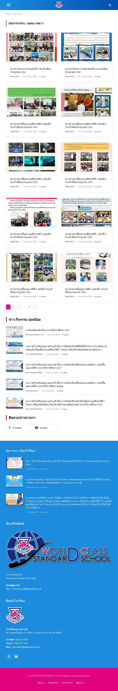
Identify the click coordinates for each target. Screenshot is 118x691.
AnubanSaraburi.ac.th (81, 676)
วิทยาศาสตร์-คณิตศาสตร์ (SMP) (21, 578)
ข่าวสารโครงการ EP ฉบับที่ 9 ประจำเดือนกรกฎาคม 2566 (30, 70)
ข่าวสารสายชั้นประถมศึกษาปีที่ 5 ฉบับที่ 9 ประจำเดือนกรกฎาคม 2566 (85, 125)
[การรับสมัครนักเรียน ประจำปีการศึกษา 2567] (14, 331)
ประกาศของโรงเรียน (34, 354)
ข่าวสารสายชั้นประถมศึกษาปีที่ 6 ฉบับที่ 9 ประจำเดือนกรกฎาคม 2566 (30, 125)
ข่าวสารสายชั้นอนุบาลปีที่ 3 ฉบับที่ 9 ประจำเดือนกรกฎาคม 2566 (31, 290)
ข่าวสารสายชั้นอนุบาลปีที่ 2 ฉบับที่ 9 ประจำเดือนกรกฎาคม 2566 (86, 290)
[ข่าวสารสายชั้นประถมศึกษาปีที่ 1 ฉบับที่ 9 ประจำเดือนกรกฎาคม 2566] (86, 212)
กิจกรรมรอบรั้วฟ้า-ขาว (35, 335)
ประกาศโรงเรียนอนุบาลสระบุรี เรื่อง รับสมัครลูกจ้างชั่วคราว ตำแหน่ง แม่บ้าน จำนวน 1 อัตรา (68, 463)
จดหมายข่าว (15, 76)
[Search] (109, 5)
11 (30, 307)
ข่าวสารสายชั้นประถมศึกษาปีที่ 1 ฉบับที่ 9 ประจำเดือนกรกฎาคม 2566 (85, 235)
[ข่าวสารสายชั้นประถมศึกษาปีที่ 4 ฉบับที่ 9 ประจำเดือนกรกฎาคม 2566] (31, 157)
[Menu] (9, 5)
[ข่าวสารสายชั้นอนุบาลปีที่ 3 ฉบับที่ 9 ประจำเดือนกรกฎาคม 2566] (31, 267)
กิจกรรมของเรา (32, 391)
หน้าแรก (41, 683)
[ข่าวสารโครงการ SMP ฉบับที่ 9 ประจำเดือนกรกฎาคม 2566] (86, 47)
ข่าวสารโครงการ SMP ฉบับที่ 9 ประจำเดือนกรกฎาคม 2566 (86, 70)
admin (44, 76)
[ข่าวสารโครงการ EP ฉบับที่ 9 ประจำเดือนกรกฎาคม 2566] (31, 47)
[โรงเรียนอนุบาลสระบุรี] (59, 5)
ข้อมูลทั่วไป (53, 683)
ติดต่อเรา (80, 683)
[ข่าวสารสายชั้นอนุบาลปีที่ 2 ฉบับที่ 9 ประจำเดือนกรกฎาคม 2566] (86, 267)
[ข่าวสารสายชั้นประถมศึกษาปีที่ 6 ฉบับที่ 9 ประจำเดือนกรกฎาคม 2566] (31, 102)
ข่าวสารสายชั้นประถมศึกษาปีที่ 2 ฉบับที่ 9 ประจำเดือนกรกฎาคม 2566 (30, 235)
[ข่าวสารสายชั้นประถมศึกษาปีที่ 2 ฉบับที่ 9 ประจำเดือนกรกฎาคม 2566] (31, 212)
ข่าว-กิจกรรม (67, 683)
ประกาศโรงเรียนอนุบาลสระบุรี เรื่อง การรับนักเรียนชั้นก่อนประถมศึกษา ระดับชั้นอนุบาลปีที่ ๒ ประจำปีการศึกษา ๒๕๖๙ (65, 384)
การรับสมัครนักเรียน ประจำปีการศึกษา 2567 (48, 330)
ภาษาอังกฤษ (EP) (14, 575)
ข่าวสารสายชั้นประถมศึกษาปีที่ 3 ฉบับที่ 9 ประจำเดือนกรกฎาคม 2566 (85, 180)
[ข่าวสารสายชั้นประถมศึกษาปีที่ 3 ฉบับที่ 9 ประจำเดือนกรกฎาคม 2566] (86, 157)
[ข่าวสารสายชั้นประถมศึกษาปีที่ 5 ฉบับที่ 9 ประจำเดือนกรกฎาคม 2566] (86, 102)
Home (8, 14)
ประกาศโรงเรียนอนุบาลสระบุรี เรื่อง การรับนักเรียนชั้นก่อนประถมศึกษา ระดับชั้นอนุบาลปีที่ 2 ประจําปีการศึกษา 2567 (65, 366)
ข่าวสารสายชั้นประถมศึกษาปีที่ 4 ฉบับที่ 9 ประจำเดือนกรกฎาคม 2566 (30, 180)
